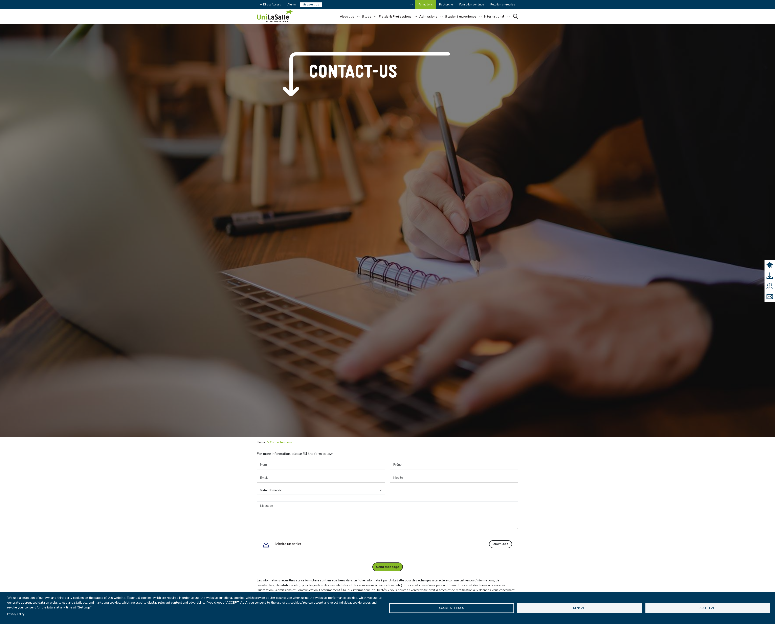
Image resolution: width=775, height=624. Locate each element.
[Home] (275, 16)
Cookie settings (451, 608)
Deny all (579, 608)
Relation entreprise (502, 4)
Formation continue (471, 4)
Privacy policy (15, 614)
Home (261, 442)
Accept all (708, 608)
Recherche (446, 4)
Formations (426, 4)
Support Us (311, 4)
